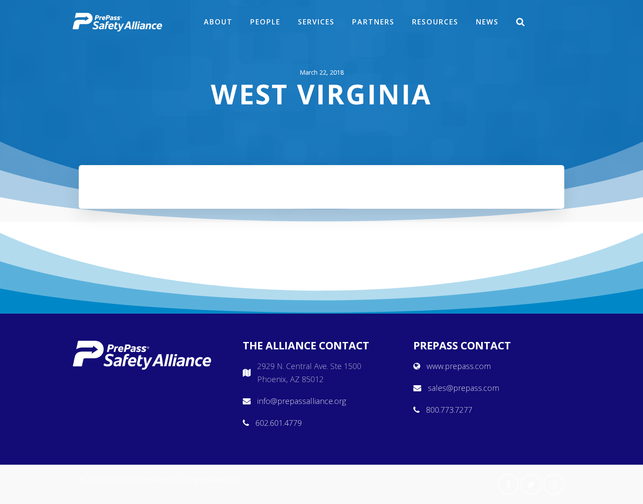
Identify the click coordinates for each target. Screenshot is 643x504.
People (265, 22)
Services (316, 22)
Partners (373, 22)
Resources (435, 22)
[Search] (521, 22)
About (218, 22)
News (487, 22)
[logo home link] (117, 22)
